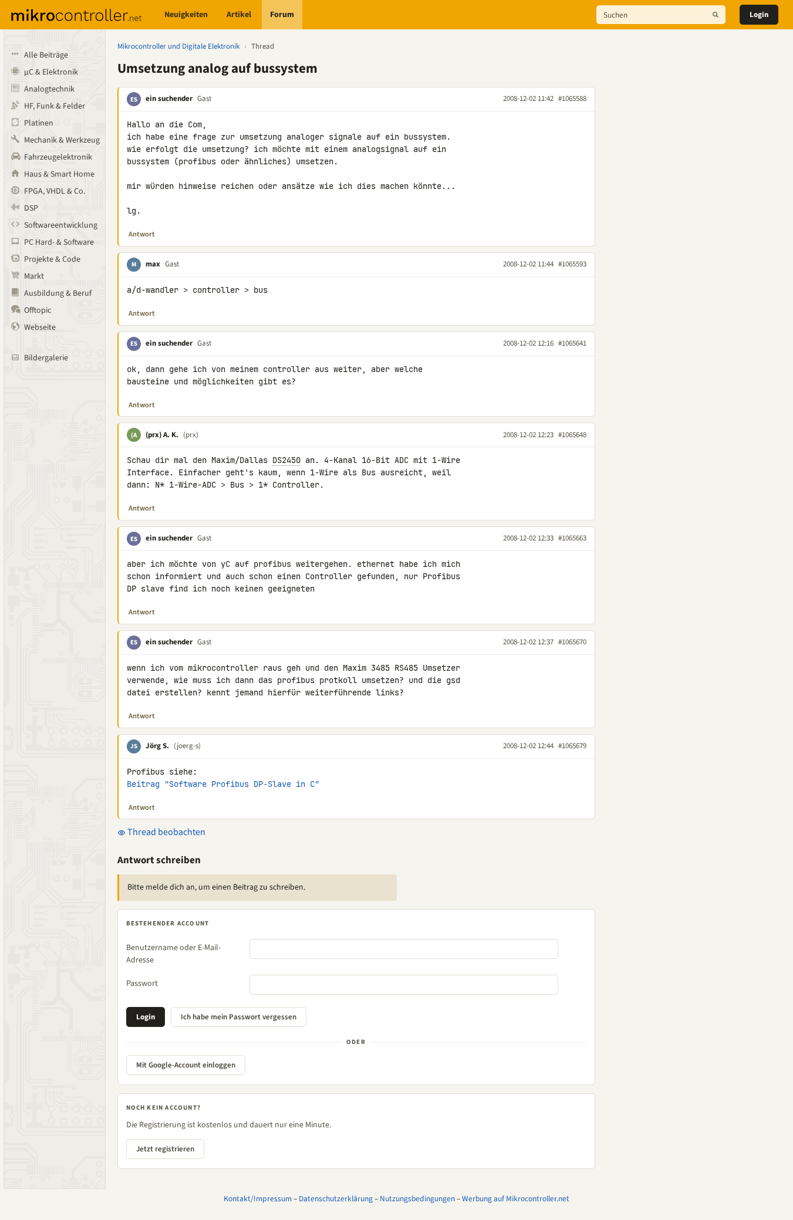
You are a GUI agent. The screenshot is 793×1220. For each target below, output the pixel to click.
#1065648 (572, 435)
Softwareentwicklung (60, 225)
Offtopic (37, 310)
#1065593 (572, 264)
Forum (282, 15)
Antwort (142, 234)
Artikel (239, 15)
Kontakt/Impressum (258, 1198)
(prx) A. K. (162, 435)
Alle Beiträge (46, 55)
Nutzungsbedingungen (417, 1198)
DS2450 (286, 460)
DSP (31, 208)
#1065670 (572, 642)
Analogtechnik (49, 89)
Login (759, 14)
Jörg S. (157, 746)
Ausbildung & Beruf (58, 293)
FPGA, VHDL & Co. (54, 191)
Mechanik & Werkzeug (62, 140)
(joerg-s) (187, 746)
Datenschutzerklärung (336, 1198)
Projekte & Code (52, 259)
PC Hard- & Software (59, 242)
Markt (34, 276)
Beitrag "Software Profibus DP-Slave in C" (223, 784)
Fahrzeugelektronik (58, 157)
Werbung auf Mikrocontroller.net (515, 1198)
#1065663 (572, 538)
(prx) (190, 435)
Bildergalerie (46, 358)
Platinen (38, 123)
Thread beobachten (165, 832)
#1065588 (572, 98)
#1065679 (572, 746)
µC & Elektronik (51, 72)
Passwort (142, 983)
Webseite (40, 327)
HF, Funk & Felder (54, 106)
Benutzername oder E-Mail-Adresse (173, 954)
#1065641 (572, 343)
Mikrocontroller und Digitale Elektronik (178, 46)
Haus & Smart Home (59, 174)
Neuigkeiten (186, 15)
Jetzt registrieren (165, 1149)
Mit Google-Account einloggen (185, 1065)
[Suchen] (715, 14)
